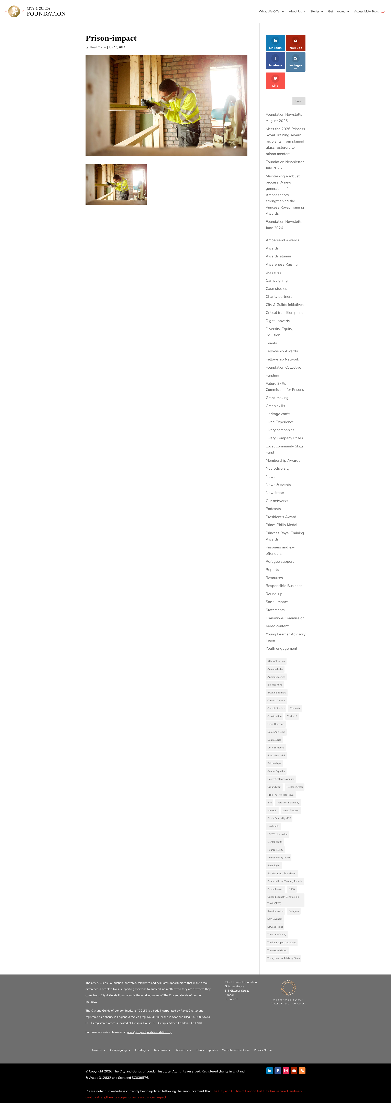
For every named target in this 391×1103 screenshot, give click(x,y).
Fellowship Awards (282, 351)
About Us (295, 11)
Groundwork (274, 787)
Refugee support (280, 561)
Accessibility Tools (366, 11)
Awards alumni (278, 256)
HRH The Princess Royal (280, 794)
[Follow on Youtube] (294, 1070)
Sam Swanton (274, 919)
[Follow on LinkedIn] (269, 1070)
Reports (272, 569)
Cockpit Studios (276, 708)
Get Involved (337, 11)
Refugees (294, 911)
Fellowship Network (282, 359)
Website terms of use (235, 1050)
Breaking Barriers (276, 692)
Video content (277, 626)
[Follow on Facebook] (278, 1070)
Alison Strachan (276, 661)
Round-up (274, 593)
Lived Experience (280, 422)
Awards (272, 248)
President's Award (281, 516)
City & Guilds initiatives (285, 304)
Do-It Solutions (275, 747)
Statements (275, 610)
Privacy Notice (263, 1050)
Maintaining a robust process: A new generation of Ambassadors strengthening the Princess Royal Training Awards (285, 195)
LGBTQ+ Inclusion (277, 834)
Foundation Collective (283, 367)
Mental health (274, 842)
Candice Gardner (276, 700)
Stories (315, 11)
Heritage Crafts (295, 787)
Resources (274, 577)
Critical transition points (285, 312)
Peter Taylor (273, 865)
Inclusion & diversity (288, 802)
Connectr (295, 708)
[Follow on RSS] (302, 1070)
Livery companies (280, 429)
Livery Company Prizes (284, 438)
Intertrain (272, 810)
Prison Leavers (275, 889)
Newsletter (275, 492)
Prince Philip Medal (281, 524)
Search (299, 101)
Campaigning (277, 280)
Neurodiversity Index (278, 857)
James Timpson (290, 810)
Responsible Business (284, 585)
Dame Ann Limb (276, 732)
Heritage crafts (278, 413)
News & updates (207, 1050)
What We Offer (269, 11)
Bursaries (273, 272)
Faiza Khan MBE (276, 755)
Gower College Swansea (280, 779)
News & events (278, 484)
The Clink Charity (276, 934)
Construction (274, 716)
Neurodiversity (278, 468)
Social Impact (277, 601)
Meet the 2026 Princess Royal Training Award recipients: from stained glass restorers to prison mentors (285, 141)
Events (271, 343)
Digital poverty (278, 320)
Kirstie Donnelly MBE (279, 818)
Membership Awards (283, 460)
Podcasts (273, 508)
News (270, 476)
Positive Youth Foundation (281, 873)
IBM (269, 802)
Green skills (275, 405)
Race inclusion (275, 911)
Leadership (273, 826)
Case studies (276, 288)
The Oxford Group (277, 950)
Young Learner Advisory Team (283, 958)
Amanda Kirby (275, 669)
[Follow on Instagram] (286, 1070)
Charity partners (279, 296)
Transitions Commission (285, 618)
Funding (272, 375)
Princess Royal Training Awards (284, 881)
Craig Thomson (275, 724)
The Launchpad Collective (281, 942)
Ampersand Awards (282, 240)
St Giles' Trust (275, 926)
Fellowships (274, 763)
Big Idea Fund (274, 684)
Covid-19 (292, 716)
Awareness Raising (282, 264)
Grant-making (277, 397)
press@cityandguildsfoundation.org (149, 1032)
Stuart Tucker (97, 47)
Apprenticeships (276, 677)
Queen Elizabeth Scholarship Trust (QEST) (283, 900)
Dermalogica (274, 740)
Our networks (277, 500)
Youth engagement (281, 648)
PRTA (292, 889)
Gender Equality (276, 771)
